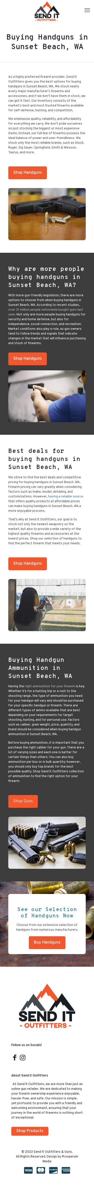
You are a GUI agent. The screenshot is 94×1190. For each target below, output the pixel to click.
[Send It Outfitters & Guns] (47, 11)
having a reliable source (65, 497)
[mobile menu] (87, 11)
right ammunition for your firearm (50, 686)
